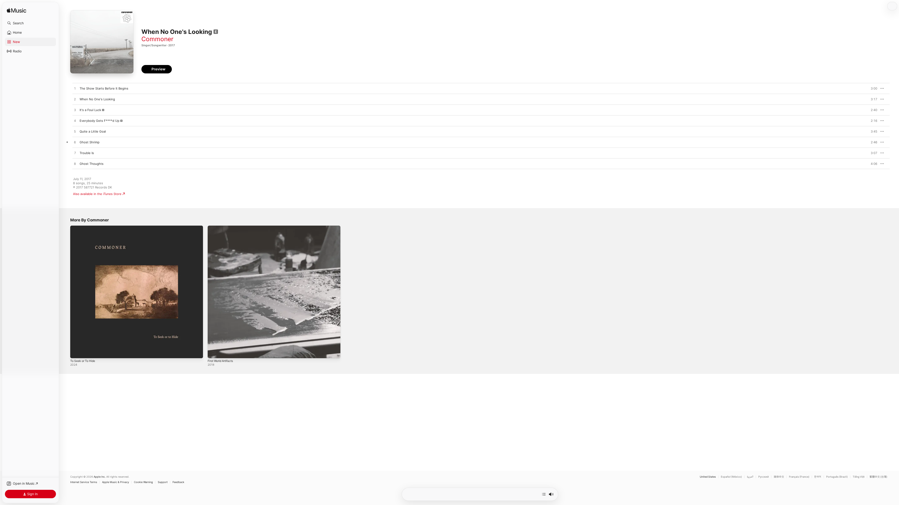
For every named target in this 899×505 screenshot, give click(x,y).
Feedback (178, 482)
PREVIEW (872, 88)
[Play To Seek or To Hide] (76, 352)
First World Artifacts (222, 227)
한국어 (817, 477)
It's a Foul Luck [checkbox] (90, 110)
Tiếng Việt (859, 477)
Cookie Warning (143, 482)
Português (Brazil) (837, 477)
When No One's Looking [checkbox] (97, 99)
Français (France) (799, 477)
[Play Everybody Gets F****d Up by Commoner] (75, 121)
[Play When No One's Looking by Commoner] (75, 99)
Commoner (157, 39)
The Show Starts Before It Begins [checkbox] (104, 88)
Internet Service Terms (83, 482)
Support (163, 482)
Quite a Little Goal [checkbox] (93, 131)
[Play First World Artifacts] (213, 352)
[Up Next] (544, 494)
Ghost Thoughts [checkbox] (91, 164)
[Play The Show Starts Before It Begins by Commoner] (75, 89)
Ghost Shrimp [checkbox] (89, 142)
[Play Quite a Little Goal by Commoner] (75, 132)
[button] (30, 23)
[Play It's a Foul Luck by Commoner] (75, 110)
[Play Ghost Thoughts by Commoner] (75, 164)
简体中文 (779, 477)
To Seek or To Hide (84, 227)
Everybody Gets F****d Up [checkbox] (99, 121)
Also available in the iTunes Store (97, 194)
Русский (763, 477)
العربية (750, 477)
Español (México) (731, 477)
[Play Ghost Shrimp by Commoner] (75, 142)
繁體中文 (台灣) (878, 477)
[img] (16, 10)
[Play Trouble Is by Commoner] (75, 153)
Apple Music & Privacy (115, 482)
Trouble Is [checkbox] (87, 153)
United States (708, 477)
